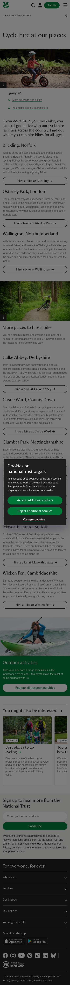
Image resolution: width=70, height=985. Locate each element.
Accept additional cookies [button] (35, 500)
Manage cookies (33, 519)
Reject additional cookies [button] (35, 511)
